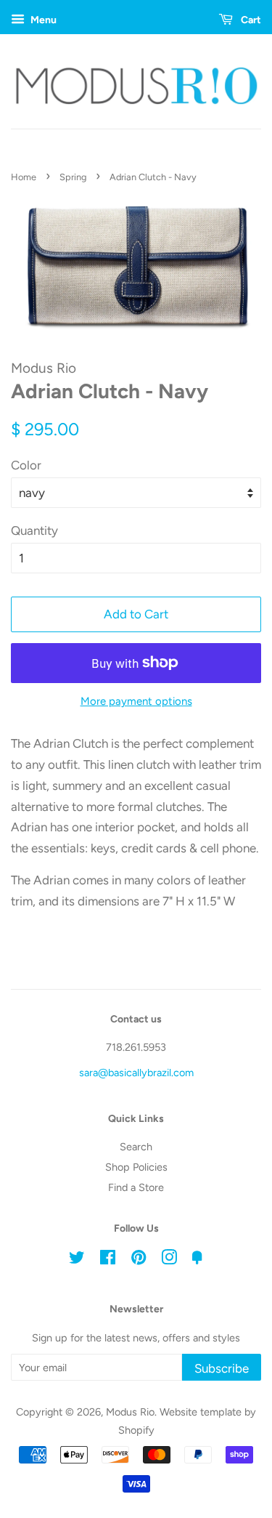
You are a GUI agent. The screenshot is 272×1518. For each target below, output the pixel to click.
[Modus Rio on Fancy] (197, 1260)
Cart (250, 20)
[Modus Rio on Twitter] (77, 1260)
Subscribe (221, 1368)
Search (136, 1146)
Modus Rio (130, 1411)
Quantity (34, 530)
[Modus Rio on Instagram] (169, 1260)
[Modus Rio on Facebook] (107, 1260)
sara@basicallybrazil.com (136, 1072)
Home (23, 176)
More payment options (136, 701)
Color (26, 465)
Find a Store (136, 1187)
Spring (72, 176)
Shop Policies (136, 1167)
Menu (42, 20)
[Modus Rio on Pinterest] (139, 1260)
